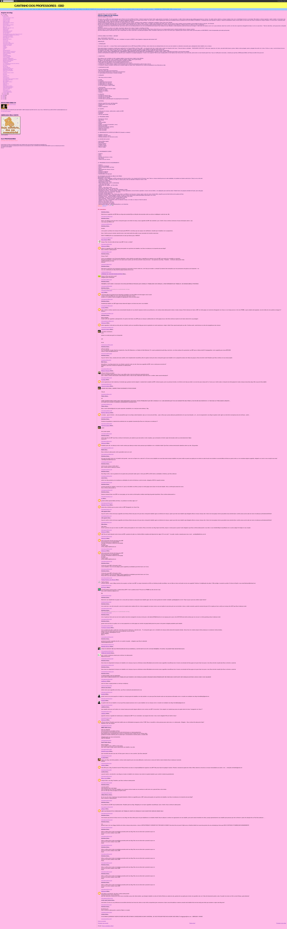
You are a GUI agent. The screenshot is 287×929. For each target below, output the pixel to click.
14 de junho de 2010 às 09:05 (106, 536)
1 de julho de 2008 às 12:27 (106, 272)
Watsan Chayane (105, 370)
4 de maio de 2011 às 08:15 (106, 740)
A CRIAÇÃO (5, 47)
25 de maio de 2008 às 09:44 (106, 244)
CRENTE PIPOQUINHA (7, 61)
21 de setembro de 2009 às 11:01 (107, 447)
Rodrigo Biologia (105, 412)
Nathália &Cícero (105, 646)
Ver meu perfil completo (6, 111)
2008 (3, 95)
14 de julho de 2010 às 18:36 (106, 619)
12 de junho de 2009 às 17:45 (106, 404)
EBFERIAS (104, 206)
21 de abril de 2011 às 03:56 (106, 725)
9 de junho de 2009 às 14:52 (106, 394)
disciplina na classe (6, 20)
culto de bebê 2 (5, 41)
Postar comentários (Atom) (107, 925)
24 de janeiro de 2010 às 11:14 (106, 496)
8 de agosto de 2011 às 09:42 (106, 800)
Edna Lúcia (104, 778)
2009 (3, 96)
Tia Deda (103, 379)
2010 (3, 97)
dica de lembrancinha (6, 64)
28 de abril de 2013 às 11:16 (106, 904)
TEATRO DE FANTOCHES (7, 44)
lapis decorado (5, 66)
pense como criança (6, 19)
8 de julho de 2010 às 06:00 (106, 602)
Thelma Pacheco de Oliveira (108, 579)
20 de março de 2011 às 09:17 (106, 698)
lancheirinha (5, 65)
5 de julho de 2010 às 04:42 (106, 585)
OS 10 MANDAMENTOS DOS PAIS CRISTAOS (11, 63)
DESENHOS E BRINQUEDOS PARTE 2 (10, 59)
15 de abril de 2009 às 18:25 (106, 368)
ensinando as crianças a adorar (8, 17)
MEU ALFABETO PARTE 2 (7, 81)
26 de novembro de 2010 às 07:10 (107, 644)
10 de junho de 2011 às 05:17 (106, 776)
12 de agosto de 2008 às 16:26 (106, 299)
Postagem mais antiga (281, 923)
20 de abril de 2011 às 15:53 (106, 711)
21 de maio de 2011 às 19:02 (106, 749)
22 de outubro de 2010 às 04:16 (107, 625)
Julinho (103, 765)
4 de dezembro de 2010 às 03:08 (107, 658)
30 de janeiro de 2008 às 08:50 (106, 216)
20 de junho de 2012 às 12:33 (106, 836)
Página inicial (192, 923)
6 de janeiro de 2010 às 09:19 (106, 476)
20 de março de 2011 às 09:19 (106, 705)
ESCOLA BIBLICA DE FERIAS (8, 24)
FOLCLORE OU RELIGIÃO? (8, 79)
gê (102, 498)
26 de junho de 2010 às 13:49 (106, 577)
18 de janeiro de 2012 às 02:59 (106, 813)
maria (102, 292)
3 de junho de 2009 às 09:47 (106, 384)
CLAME (103, 757)
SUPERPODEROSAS (6, 55)
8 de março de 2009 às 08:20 (106, 353)
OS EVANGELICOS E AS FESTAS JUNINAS (10, 78)
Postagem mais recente (103, 923)
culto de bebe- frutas (6, 42)
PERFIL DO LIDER (6, 21)
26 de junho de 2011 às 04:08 (106, 782)
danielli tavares (105, 751)
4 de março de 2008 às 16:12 (106, 224)
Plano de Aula (5, 40)
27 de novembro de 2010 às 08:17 (107, 651)
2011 (3, 98)
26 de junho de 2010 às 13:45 (106, 569)
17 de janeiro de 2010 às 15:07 (106, 490)
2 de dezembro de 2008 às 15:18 (107, 327)
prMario (103, 808)
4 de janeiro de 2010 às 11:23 (106, 461)
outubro (4, 15)
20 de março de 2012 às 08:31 (106, 827)
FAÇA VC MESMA (6, 77)
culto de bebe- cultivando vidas (8, 43)
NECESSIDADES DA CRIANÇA (8, 22)
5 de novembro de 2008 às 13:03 (107, 313)
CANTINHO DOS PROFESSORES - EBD (39, 5)
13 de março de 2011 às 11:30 (106, 692)
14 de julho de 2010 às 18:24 (106, 608)
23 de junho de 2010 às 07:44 (106, 561)
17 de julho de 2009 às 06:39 (106, 433)
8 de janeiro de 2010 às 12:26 (106, 482)
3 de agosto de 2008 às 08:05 (106, 286)
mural (4, 49)
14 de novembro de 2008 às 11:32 (107, 321)
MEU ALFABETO (6, 80)
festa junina (5, 73)
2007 (3, 14)
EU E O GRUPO (6, 38)
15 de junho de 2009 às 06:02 (106, 417)
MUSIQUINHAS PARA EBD (7, 69)
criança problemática (6, 18)
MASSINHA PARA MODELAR (8, 68)
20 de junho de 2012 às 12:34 (106, 862)
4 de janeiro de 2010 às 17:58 (106, 469)
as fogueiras (5, 76)
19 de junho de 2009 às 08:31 (106, 423)
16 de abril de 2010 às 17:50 (106, 509)
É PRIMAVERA (5, 62)
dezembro (5, 94)
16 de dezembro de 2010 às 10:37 (107, 671)
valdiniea (103, 713)
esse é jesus (5, 71)
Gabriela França (105, 505)
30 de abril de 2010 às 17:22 (106, 522)
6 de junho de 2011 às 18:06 (106, 769)
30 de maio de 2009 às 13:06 (106, 377)
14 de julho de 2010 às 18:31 (106, 612)
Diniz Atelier (104, 239)
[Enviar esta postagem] (112, 205)
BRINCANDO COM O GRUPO (8, 37)
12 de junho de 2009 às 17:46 (106, 410)
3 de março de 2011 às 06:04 (106, 685)
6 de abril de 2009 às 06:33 (106, 360)
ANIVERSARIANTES (6, 50)
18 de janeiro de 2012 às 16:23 (106, 819)
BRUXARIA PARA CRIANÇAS (8, 60)
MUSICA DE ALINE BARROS (8, 70)
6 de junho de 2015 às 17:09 (106, 918)
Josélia (103, 307)
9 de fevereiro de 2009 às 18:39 (107, 344)
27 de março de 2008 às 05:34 (106, 237)
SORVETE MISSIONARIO (7, 92)
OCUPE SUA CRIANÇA (7, 56)
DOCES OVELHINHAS (7, 53)
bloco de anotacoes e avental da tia (9, 51)
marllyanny (104, 681)
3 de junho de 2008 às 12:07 (106, 251)
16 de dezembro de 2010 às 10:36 (107, 665)
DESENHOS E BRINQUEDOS (8, 58)
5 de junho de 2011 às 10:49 (106, 755)
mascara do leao (6, 16)
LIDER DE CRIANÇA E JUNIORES (9, 52)
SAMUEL (4, 46)
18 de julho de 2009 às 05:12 (106, 441)
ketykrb (103, 694)
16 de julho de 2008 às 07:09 (106, 279)
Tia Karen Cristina (105, 627)
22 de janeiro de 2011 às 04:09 (106, 679)
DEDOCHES (5, 82)
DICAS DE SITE (6, 23)
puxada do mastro (6, 75)
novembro (5, 93)
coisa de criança (105, 329)
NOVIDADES (5, 54)
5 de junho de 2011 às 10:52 (106, 763)
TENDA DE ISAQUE (106, 653)
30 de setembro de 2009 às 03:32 (107, 454)
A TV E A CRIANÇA (6, 57)
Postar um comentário (102, 921)
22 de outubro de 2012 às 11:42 (107, 898)
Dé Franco (104, 587)
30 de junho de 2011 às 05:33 (106, 792)
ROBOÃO (4, 48)
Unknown (103, 246)
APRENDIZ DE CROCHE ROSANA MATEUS (111, 274)
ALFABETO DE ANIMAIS (7, 45)
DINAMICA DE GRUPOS (7, 39)
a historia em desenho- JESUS (8, 72)
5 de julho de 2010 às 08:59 (106, 595)
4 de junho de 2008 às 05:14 (106, 264)
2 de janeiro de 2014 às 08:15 (106, 912)
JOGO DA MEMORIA (6, 67)
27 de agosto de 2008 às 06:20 (106, 305)
